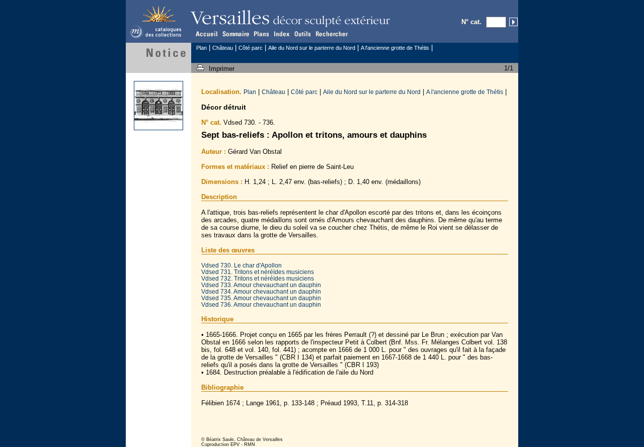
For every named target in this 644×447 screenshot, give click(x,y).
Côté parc (250, 48)
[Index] (281, 34)
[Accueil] (207, 34)
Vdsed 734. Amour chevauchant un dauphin (261, 291)
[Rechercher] (332, 34)
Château (222, 48)
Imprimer (222, 68)
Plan (201, 48)
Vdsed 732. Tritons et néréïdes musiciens (257, 278)
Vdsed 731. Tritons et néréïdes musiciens (257, 272)
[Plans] (260, 34)
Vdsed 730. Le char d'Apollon (241, 265)
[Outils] (303, 34)
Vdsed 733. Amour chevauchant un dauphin (261, 285)
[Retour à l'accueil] (158, 38)
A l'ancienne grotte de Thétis (395, 48)
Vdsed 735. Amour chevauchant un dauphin (261, 298)
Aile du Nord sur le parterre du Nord (311, 48)
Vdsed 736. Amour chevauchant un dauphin (261, 304)
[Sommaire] (235, 34)
